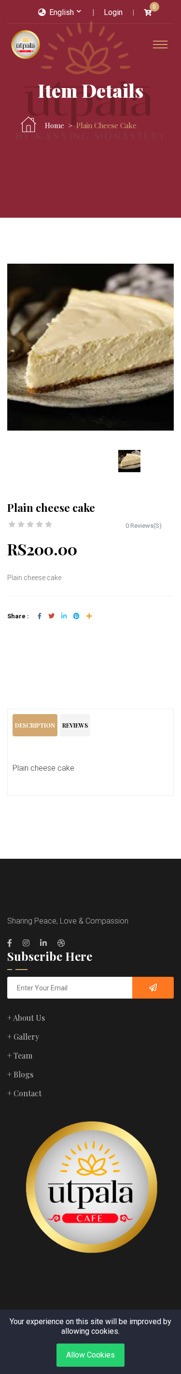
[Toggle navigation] (160, 44)
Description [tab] (35, 725)
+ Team (19, 1055)
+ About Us (26, 1018)
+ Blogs (20, 1074)
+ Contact (24, 1093)
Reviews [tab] (75, 725)
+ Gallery (23, 1036)
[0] (148, 13)
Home (54, 125)
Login (113, 12)
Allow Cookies (90, 1354)
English (60, 12)
